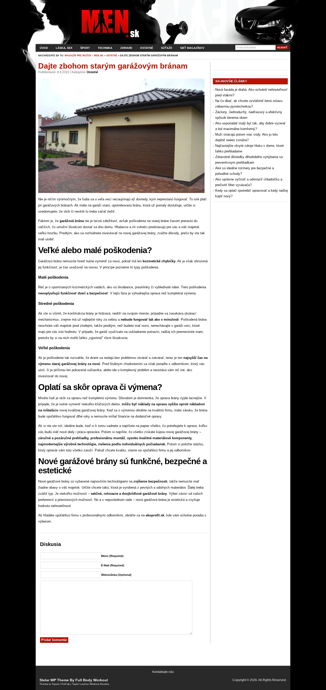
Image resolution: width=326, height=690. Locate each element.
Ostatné (146, 47)
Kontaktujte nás (163, 672)
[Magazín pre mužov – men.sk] (109, 37)
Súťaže (166, 47)
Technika (105, 47)
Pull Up (65, 684)
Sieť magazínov (192, 47)
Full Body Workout (91, 680)
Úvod (44, 47)
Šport (85, 47)
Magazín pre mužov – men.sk (84, 55)
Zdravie (126, 47)
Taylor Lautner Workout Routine (90, 684)
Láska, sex (64, 47)
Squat (55, 684)
